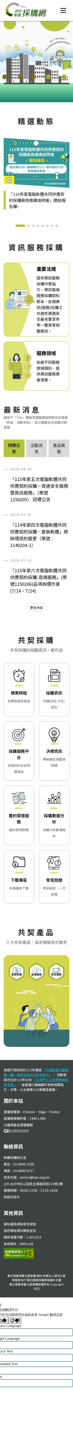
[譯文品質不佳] (14, 1320)
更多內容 (36, 607)
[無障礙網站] (19, 1252)
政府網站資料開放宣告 (20, 1230)
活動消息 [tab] (36, 448)
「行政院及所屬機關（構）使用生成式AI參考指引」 (36, 1072)
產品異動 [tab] (59, 448)
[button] (20, 225)
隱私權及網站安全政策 (20, 1223)
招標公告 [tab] (14, 448)
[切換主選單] (63, 10)
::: (6, 112)
